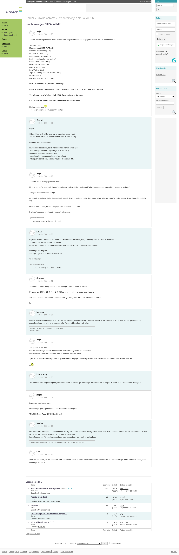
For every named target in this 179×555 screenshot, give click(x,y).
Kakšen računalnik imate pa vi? (45, 488)
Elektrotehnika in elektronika (49, 501)
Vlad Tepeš (124, 488)
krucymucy (41, 374)
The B (33, 507)
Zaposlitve (6, 43)
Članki (4, 39)
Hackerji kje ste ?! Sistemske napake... (49, 513)
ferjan (39, 31)
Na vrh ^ (174, 551)
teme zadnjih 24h (10, 35)
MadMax (40, 423)
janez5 (122, 497)
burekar (40, 312)
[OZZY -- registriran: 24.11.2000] (32, 233)
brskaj (6, 46)
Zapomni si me (164, 34)
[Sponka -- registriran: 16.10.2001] (32, 279)
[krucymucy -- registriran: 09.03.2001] (32, 376)
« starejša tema (60, 543)
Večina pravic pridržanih (18, 551)
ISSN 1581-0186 (67, 551)
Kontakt (55, 551)
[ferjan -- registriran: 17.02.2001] (32, 33)
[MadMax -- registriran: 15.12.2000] (32, 424)
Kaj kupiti (41, 526)
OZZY (39, 231)
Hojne (33, 499)
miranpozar (124, 522)
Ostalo (4, 50)
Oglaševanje (46, 551)
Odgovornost (34, 551)
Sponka (40, 278)
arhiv (6, 25)
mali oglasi (8, 32)
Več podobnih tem (33, 533)
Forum (4, 29)
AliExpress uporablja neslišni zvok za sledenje (51, 1)
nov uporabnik (161, 51)
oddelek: (73, 543)
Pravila (4, 551)
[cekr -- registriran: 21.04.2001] (32, 453)
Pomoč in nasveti (44, 518)
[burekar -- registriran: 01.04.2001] (32, 313)
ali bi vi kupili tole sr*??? (42, 522)
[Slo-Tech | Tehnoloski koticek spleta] (14, 11)
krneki (122, 505)
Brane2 (39, 120)
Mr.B (121, 514)
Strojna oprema (44, 493)
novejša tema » (117, 543)
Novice (4, 22)
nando (33, 524)
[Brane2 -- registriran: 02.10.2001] (32, 121)
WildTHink (34, 491)
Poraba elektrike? (39, 497)
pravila (7, 53)
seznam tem (160, 74)
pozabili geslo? (162, 54)
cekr (38, 451)
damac (33, 516)
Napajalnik (36, 505)
